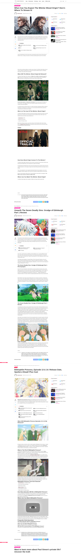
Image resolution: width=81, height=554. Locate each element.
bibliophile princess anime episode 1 (32, 532)
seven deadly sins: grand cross (36, 354)
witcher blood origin (27, 197)
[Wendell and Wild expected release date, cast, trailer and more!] (53, 231)
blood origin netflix (28, 194)
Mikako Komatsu (21, 487)
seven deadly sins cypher (42, 352)
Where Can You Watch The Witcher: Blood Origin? (25, 50)
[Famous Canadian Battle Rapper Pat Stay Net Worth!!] (53, 40)
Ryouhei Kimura (20, 482)
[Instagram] (63, 22)
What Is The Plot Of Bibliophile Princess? (40, 408)
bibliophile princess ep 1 (42, 532)
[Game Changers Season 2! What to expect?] (53, 36)
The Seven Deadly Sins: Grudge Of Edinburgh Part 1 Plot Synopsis (24, 248)
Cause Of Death (61, 41)
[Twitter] (63, 19)
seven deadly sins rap (36, 353)
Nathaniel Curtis (22, 124)
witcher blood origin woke (42, 197)
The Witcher (27, 195)
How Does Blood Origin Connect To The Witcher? (40, 48)
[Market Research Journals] (19, 1)
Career (58, 41)
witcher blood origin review (34, 197)
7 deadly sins (23, 352)
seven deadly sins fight (29, 353)
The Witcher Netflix (26, 196)
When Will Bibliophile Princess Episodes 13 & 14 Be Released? (25, 408)
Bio (56, 41)
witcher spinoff (25, 198)
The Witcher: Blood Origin (33, 196)
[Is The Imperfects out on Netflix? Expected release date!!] (53, 32)
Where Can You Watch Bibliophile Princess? (39, 415)
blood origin (23, 194)
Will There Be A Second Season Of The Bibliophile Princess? (25, 417)
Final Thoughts (21, 250)
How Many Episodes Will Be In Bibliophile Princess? (40, 411)
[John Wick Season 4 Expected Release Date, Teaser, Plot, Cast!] (53, 28)
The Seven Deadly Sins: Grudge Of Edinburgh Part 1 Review (39, 248)
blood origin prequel (34, 194)
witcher (22, 197)
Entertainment (18, 3)
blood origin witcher (40, 194)
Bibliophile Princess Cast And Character (25, 410)
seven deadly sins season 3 (28, 354)
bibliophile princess (24, 532)
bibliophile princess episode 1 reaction (36, 533)
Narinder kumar (19, 13)
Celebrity (65, 41)
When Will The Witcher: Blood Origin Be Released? (25, 45)
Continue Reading (4, 362)
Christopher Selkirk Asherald (34, 454)
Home (15, 3)
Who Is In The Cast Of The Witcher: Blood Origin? (40, 46)
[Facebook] (55, 19)
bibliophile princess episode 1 (25, 533)
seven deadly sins (28, 352)
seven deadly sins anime (34, 352)
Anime (17, 365)
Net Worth (57, 42)
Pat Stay (60, 42)
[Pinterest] (55, 22)
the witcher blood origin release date (34, 195)
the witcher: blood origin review (41, 196)
